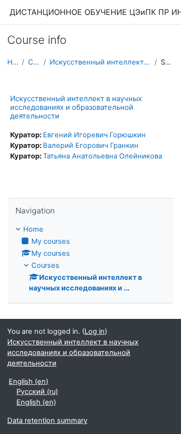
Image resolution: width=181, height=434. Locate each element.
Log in (94, 331)
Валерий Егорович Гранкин (91, 145)
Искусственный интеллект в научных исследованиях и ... (100, 62)
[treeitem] (90, 259)
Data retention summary (47, 420)
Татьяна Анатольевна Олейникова (102, 156)
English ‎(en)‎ (28, 381)
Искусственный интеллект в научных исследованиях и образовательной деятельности (76, 107)
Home (12, 62)
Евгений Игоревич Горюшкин (94, 135)
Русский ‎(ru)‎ (37, 391)
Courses (34, 62)
